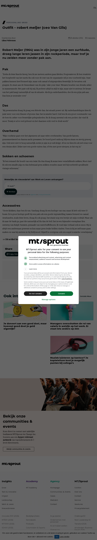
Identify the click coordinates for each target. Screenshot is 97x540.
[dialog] (48, 270)
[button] (48, 269)
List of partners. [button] (67, 279)
